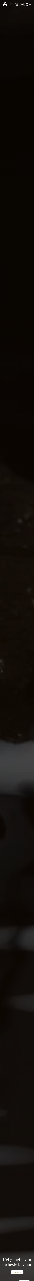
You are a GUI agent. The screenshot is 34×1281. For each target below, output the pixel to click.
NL (23, 4)
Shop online (17, 1272)
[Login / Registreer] (27, 4)
